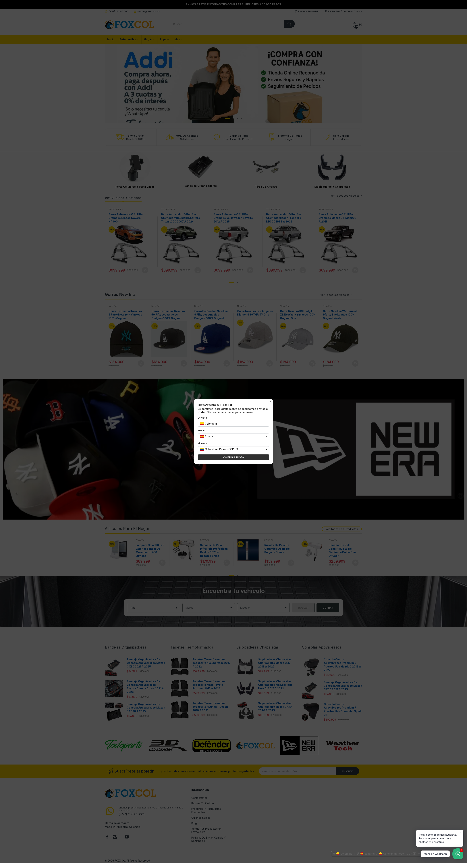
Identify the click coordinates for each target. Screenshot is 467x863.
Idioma (201, 430)
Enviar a (202, 417)
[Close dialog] (270, 402)
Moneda (202, 443)
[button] (376, 854)
